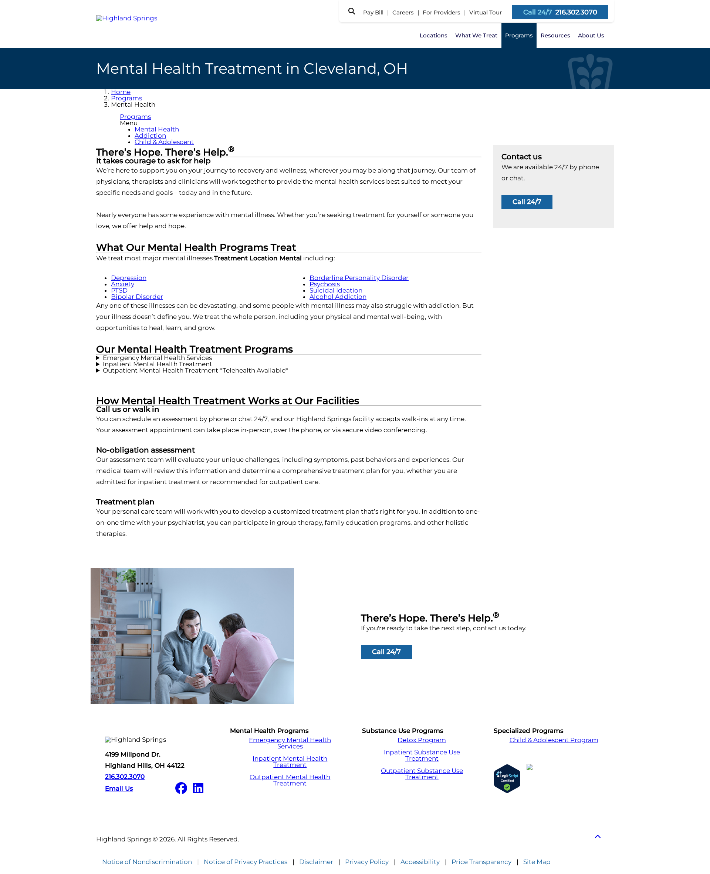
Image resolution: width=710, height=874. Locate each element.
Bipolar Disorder (137, 296)
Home (121, 92)
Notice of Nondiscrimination (147, 862)
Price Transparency (481, 862)
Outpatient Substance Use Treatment (422, 774)
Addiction (150, 135)
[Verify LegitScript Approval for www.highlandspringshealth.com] (507, 778)
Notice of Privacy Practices (245, 862)
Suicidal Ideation (336, 290)
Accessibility (420, 862)
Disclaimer (316, 862)
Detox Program (422, 740)
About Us (591, 35)
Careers (403, 12)
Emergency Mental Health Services (157, 358)
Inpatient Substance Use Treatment (422, 755)
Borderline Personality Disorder (359, 277)
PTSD (119, 290)
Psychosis (325, 284)
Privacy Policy (367, 862)
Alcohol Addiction (338, 296)
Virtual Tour (485, 12)
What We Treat (476, 35)
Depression (128, 277)
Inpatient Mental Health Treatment (157, 364)
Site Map (537, 862)
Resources (555, 35)
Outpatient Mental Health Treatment (290, 780)
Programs (519, 35)
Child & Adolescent (164, 142)
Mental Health (157, 129)
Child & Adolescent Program (554, 740)
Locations (433, 35)
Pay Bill (373, 12)
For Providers (441, 12)
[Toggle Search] (352, 11)
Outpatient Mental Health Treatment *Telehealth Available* (195, 370)
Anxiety (122, 284)
